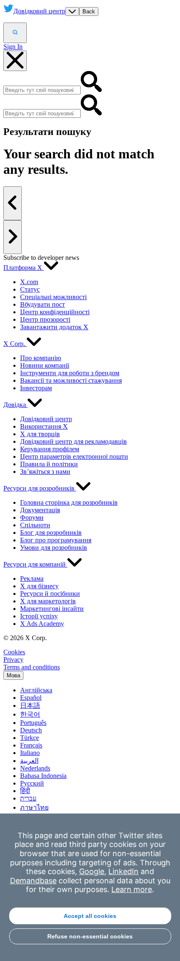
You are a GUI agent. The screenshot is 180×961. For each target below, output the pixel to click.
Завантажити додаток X (54, 327)
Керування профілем (49, 449)
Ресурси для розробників (39, 488)
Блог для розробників (51, 532)
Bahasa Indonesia (43, 775)
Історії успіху (39, 616)
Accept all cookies (90, 916)
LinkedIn (123, 871)
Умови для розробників (53, 547)
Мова (13, 675)
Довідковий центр (46, 418)
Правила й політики (49, 464)
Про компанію (40, 357)
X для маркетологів (48, 601)
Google (91, 871)
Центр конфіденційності (55, 311)
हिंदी (25, 790)
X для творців (40, 433)
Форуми (32, 517)
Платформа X (23, 267)
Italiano (30, 752)
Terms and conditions (31, 667)
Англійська (36, 690)
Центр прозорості (45, 319)
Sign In (13, 46)
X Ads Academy (42, 623)
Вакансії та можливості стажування (71, 380)
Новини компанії (44, 365)
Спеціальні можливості (53, 296)
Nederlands (35, 768)
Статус (30, 289)
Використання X (44, 426)
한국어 (30, 714)
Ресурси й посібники (50, 593)
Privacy (13, 659)
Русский (32, 783)
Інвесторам (36, 388)
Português (33, 722)
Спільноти (35, 525)
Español (30, 697)
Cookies (14, 652)
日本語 (30, 705)
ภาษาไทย (34, 807)
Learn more (131, 889)
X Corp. (15, 343)
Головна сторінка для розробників (69, 502)
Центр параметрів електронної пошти (74, 456)
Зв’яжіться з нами (45, 471)
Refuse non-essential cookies (90, 936)
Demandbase (33, 880)
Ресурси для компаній (35, 564)
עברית (28, 798)
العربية (29, 760)
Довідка (15, 404)
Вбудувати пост (42, 304)
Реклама (32, 578)
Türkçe (29, 737)
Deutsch (31, 730)
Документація (40, 510)
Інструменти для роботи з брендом (69, 372)
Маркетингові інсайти (52, 608)
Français (31, 745)
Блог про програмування (55, 540)
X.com (29, 281)
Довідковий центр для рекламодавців (73, 441)
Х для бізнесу (39, 586)
